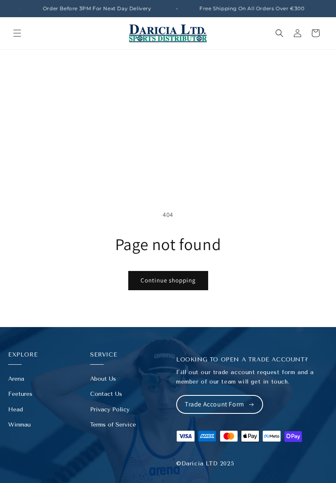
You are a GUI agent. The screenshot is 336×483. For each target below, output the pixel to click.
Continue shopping (168, 280)
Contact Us (106, 393)
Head (15, 409)
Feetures (20, 393)
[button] (17, 33)
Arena (16, 378)
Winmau (19, 424)
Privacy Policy (109, 409)
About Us (103, 378)
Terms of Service (113, 424)
